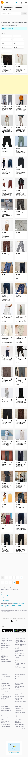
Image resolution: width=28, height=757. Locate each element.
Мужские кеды (18, 676)
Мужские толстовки (19, 696)
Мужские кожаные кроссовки (19, 687)
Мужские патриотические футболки (19, 683)
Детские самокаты (19, 653)
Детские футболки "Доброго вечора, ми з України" (6, 693)
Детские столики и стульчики (19, 670)
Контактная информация (18, 715)
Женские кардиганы (6, 645)
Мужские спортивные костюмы (20, 679)
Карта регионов (19, 708)
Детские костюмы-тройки (5, 686)
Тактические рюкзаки (6, 661)
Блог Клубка (18, 710)
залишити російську (14, 752)
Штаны (9, 24)
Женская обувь (4, 647)
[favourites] (7, 2)
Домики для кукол (5, 676)
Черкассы (13, 605)
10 (14, 582)
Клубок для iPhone (19, 726)
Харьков (19, 605)
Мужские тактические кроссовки (20, 702)
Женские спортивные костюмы (6, 641)
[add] (16, 2)
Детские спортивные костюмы (6, 729)
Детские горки (4, 674)
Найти (24, 13)
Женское (14, 22)
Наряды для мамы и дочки (20, 651)
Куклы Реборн (4, 706)
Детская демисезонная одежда (18, 659)
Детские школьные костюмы (5, 689)
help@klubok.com (19, 724)
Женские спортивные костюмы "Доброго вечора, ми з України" (20, 646)
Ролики (2, 719)
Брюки (4, 24)
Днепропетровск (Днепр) (18, 603)
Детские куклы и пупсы (5, 714)
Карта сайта (18, 706)
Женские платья (5, 643)
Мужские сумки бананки (18, 699)
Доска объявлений (5, 22)
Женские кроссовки (20, 638)
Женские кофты (5, 659)
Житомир (7, 605)
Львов (2, 606)
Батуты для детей (5, 717)
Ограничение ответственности (19, 718)
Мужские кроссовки (20, 674)
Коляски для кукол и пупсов (6, 711)
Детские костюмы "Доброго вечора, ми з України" (6, 680)
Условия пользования (18, 722)
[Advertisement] (13, 18)
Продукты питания (5, 708)
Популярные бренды (20, 712)
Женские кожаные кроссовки (5, 650)
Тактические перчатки (18, 690)
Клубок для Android (20, 728)
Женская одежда (22, 22)
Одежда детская (5, 683)
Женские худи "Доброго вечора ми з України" (20, 641)
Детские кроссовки (5, 724)
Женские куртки (5, 638)
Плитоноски (4, 653)
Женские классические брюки (9, 25)
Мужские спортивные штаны (20, 693)
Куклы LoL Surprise (19, 655)
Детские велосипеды (6, 701)
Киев (2, 605)
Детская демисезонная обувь (20, 667)
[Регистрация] (26, 3)
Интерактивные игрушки (5, 722)
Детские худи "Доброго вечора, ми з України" (20, 663)
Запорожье (7, 606)
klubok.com (2, 2)
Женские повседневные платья (4, 656)
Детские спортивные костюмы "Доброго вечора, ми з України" (6, 698)
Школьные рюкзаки (5, 726)
